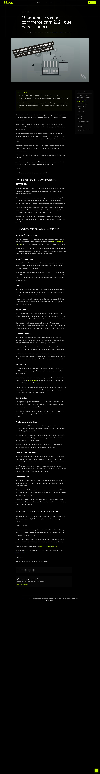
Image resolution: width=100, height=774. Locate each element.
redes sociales (32, 380)
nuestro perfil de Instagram (48, 546)
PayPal (53, 242)
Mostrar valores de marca (82, 123)
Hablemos (91, 2)
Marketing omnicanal (82, 106)
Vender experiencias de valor (83, 121)
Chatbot (79, 108)
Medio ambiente (81, 126)
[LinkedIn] (25, 570)
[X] (29, 570)
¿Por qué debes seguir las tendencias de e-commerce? (83, 96)
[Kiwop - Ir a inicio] (8, 2)
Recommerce (80, 116)
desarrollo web (20, 553)
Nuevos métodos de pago (82, 103)
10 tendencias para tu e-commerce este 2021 (82, 100)
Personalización (81, 111)
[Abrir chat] (96, 770)
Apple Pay (19, 244)
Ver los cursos (50, 600)
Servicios (39, 2)
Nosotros (59, 2)
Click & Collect (80, 118)
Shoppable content (81, 113)
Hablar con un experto (22, 584)
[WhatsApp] (33, 570)
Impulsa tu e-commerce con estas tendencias (83, 129)
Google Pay (59, 242)
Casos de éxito (49, 2)
